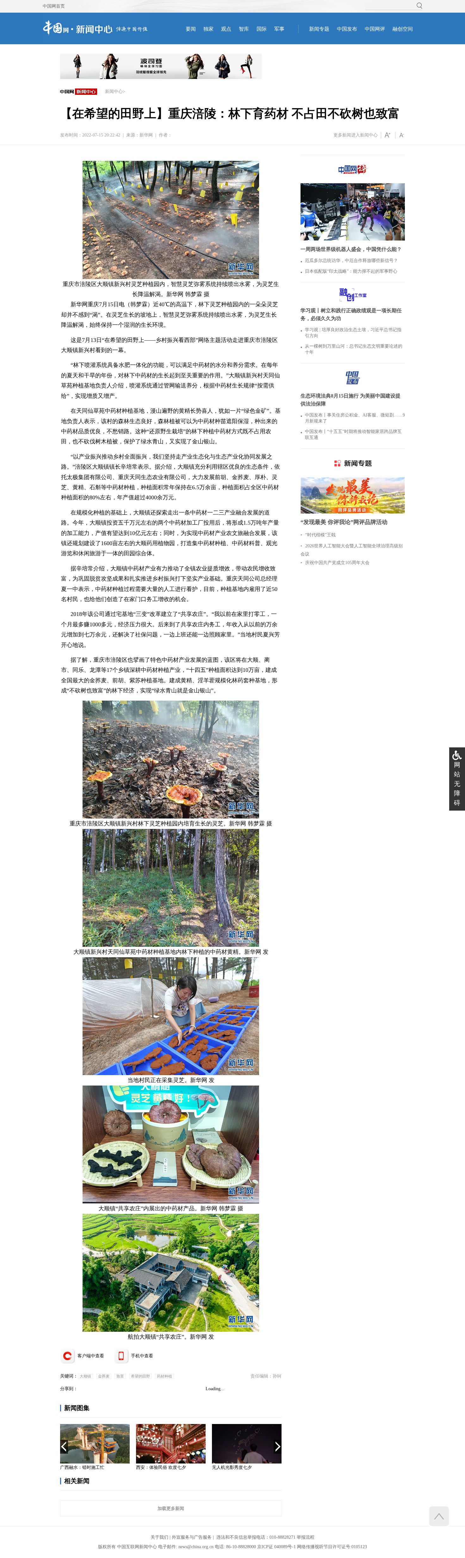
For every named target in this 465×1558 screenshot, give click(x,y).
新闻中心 (114, 91)
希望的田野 (140, 1376)
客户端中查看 (91, 1356)
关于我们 (159, 1537)
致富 (120, 1376)
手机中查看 (142, 1356)
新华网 (146, 135)
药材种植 (164, 1376)
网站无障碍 (457, 783)
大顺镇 (85, 1376)
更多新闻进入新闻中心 (355, 135)
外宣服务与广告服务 (192, 1537)
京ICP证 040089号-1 (276, 1546)
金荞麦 (103, 1376)
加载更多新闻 (171, 1508)
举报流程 (305, 1537)
